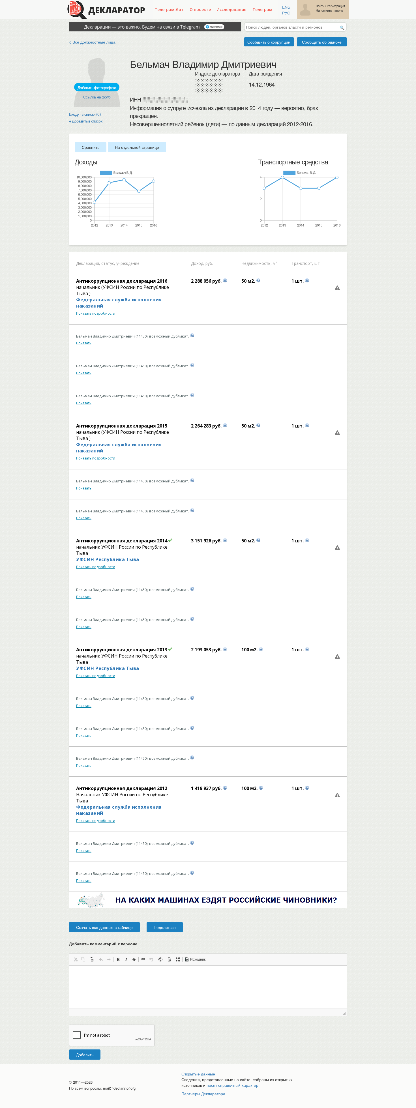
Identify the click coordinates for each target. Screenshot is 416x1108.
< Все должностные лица (92, 42)
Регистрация (336, 6)
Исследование (231, 9)
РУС (286, 13)
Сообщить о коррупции (268, 42)
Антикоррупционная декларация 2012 (121, 788)
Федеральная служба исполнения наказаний (119, 303)
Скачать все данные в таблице (104, 927)
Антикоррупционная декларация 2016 (121, 281)
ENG (286, 7)
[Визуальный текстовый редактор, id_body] (208, 987)
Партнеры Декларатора (203, 1093)
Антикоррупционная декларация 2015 (121, 426)
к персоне (127, 943)
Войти (320, 6)
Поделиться (165, 927)
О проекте (200, 9)
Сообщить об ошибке (322, 42)
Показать (83, 343)
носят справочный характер (232, 1085)
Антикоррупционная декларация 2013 (121, 650)
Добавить (84, 1054)
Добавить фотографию (97, 87)
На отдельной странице (137, 147)
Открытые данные (198, 1074)
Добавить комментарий (103, 943)
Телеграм (262, 9)
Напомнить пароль (329, 10)
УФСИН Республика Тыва (107, 559)
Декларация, (88, 263)
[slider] (77, 236)
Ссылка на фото (96, 97)
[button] (76, 959)
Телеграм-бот (169, 9)
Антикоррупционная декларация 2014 (121, 541)
